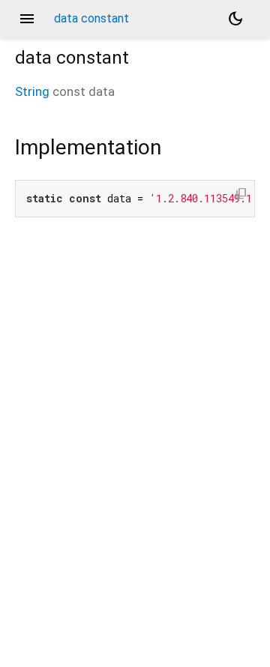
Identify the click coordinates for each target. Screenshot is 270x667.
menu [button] (27, 19)
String (32, 91)
